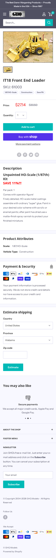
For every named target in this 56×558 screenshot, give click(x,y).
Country (7, 318)
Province (8, 333)
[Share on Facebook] (19, 154)
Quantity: (8, 115)
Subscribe (14, 484)
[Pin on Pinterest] (25, 154)
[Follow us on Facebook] (5, 517)
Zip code (7, 347)
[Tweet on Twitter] (31, 154)
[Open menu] (4, 14)
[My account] (44, 14)
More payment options (28, 143)
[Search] (49, 22)
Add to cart (28, 126)
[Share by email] (37, 154)
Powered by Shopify (12, 551)
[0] (50, 14)
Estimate (13, 367)
